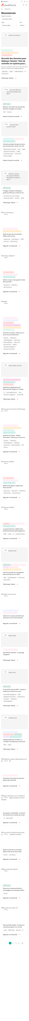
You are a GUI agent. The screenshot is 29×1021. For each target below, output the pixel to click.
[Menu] (26, 5)
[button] (22, 943)
